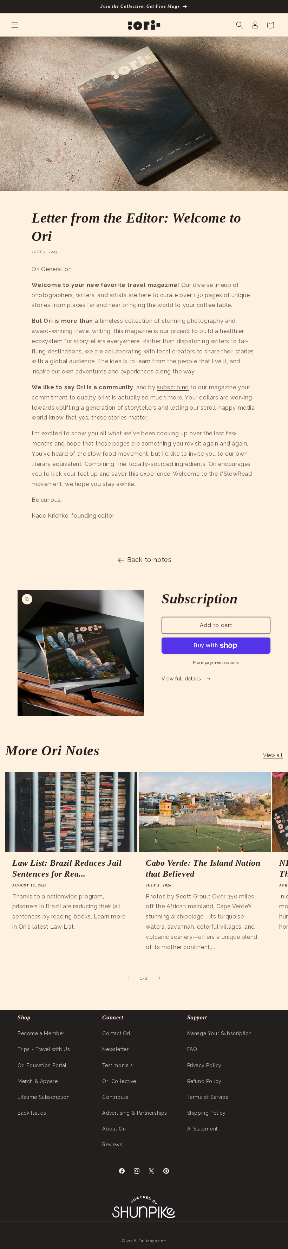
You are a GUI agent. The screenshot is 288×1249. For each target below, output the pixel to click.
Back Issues (32, 1113)
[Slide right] (159, 978)
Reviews (112, 1144)
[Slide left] (128, 978)
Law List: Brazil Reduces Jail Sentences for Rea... (67, 868)
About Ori (114, 1129)
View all (273, 755)
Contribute (115, 1097)
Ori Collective (119, 1081)
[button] (14, 25)
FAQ (192, 1049)
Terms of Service (208, 1097)
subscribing (173, 387)
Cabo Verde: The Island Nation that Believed (203, 868)
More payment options (216, 662)
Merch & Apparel (38, 1081)
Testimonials (117, 1065)
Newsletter (115, 1049)
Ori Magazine (152, 1241)
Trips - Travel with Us (44, 1049)
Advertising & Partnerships (134, 1113)
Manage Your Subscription (219, 1033)
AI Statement (202, 1129)
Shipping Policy (206, 1113)
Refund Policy (204, 1081)
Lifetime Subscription (44, 1097)
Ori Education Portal (42, 1065)
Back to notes (149, 559)
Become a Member (41, 1033)
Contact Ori (116, 1033)
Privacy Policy (204, 1065)
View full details (182, 678)
